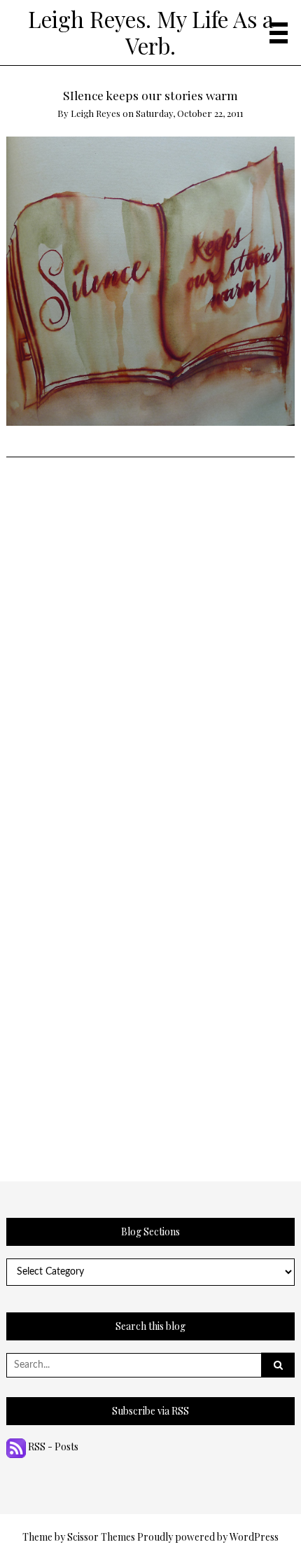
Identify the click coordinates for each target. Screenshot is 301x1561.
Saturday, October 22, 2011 (190, 113)
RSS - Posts (52, 1446)
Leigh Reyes (95, 113)
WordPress (254, 1536)
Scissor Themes (101, 1536)
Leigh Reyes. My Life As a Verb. (151, 32)
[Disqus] (150, 632)
